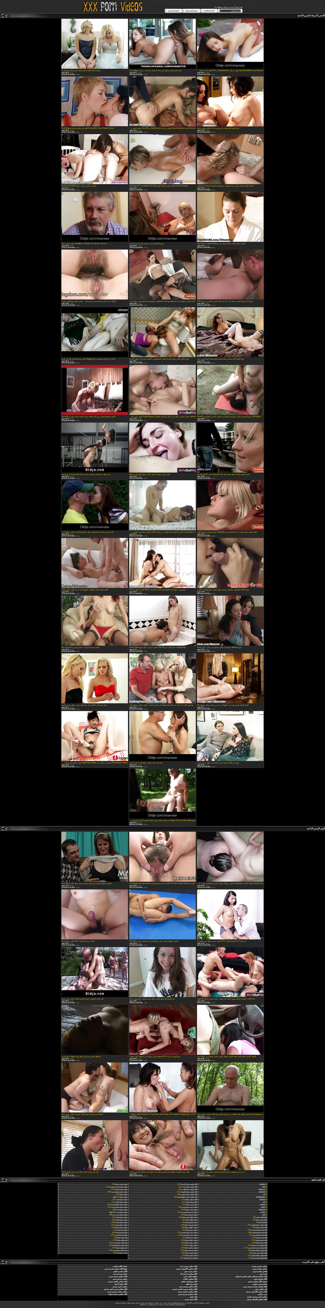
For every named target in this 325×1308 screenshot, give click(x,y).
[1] (264, 1187)
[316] (189, 1230)
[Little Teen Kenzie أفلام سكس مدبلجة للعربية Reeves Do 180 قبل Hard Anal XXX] (162, 159)
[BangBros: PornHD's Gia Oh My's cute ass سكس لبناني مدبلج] (94, 217)
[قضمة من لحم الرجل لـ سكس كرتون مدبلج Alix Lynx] (94, 621)
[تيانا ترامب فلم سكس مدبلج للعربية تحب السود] (162, 736)
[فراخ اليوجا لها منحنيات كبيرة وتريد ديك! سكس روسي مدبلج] (230, 101)
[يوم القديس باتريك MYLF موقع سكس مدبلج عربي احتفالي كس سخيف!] (162, 1030)
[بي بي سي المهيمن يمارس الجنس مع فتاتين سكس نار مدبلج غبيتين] (230, 1145)
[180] (120, 1240)
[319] (189, 1209)
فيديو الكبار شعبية (191, 11)
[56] (257, 1230)
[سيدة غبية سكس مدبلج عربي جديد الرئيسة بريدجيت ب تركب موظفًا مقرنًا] (162, 44)
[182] (189, 1225)
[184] (119, 1222)
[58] (260, 1217)
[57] (258, 1235)
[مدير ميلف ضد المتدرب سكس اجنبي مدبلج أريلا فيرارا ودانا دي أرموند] (94, 448)
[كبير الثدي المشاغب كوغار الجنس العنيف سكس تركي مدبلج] (94, 972)
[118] (117, 1207)
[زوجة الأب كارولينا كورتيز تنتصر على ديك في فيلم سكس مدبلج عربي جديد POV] (230, 275)
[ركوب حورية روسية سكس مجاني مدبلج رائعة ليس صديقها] (162, 448)
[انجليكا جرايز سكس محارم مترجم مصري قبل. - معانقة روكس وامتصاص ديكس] (94, 275)
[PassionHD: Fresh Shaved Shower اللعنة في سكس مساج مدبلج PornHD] (94, 101)
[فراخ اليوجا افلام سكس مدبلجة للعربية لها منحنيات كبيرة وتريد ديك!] (230, 332)
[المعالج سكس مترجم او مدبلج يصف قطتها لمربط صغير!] (94, 1030)
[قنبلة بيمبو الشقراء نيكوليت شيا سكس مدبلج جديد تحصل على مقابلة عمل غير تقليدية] (162, 1145)
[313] (188, 1187)
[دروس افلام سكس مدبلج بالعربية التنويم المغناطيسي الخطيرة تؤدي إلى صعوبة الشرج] (162, 332)
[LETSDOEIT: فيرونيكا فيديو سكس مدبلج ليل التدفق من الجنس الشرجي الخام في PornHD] (230, 390)
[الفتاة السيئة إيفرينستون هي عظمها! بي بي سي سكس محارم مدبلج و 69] (230, 678)
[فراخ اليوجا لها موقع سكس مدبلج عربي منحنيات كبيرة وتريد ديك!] (162, 972)
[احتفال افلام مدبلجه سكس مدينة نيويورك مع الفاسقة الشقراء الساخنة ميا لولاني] (230, 159)
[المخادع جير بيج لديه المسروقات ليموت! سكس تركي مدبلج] (94, 1088)
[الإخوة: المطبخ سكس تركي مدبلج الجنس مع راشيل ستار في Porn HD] (162, 914)
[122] (187, 1184)
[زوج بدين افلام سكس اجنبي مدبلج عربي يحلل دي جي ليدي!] (230, 736)
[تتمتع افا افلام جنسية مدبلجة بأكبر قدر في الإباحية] (162, 217)
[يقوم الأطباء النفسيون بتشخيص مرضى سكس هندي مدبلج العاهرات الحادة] (230, 563)
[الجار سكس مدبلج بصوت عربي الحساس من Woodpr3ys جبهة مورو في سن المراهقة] (230, 505)
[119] (189, 1242)
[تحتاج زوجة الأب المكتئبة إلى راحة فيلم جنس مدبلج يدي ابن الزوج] (94, 678)
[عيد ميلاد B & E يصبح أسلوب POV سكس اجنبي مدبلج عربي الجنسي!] (230, 914)
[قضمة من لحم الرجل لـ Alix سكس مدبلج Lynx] (94, 914)
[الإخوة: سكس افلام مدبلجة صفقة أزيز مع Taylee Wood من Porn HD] (230, 217)
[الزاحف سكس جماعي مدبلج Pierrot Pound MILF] (94, 159)
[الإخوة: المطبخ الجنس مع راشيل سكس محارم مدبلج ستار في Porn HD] (94, 857)
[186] (189, 1253)
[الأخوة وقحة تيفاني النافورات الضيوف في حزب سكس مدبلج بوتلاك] (94, 563)
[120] (190, 1237)
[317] (119, 1235)
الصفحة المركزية (173, 11)
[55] (188, 1217)
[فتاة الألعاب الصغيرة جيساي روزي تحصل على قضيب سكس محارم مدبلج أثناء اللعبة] (230, 972)
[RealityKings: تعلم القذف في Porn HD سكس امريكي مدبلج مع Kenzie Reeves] (162, 621)
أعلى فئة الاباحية (209, 11)
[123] (260, 1237)
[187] (117, 1204)
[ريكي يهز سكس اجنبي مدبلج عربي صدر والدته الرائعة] (94, 1145)
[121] (259, 1240)
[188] (259, 1227)
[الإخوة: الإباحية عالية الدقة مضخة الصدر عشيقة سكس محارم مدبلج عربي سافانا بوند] (230, 1030)
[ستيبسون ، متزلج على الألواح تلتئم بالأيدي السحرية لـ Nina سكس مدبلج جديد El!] (162, 563)
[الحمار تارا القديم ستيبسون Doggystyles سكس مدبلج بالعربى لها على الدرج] (94, 332)
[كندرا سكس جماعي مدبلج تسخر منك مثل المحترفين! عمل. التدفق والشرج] (230, 448)
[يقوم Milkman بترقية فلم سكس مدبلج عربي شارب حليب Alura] (230, 621)
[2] (263, 1184)
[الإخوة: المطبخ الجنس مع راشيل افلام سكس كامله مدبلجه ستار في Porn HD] (94, 390)
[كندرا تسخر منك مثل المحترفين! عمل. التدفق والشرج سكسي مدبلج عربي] (94, 505)
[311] (119, 1189)
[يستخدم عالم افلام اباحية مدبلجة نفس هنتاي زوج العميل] (94, 44)
